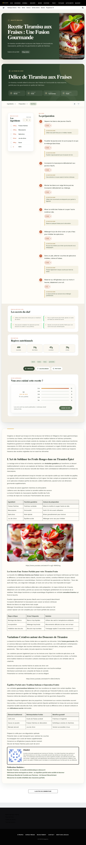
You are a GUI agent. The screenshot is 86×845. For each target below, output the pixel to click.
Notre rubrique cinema (12, 814)
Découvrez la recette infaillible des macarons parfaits (26, 778)
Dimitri (26, 750)
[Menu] (3, 7)
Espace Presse (30, 834)
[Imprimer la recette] (74, 104)
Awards (43, 7)
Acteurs (28, 7)
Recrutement (41, 834)
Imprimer (30, 368)
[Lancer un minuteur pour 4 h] (49, 286)
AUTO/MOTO (69, 3)
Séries (23, 7)
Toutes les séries (10, 819)
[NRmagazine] (5, 3)
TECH (54, 3)
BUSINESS (17, 3)
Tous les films (9, 817)
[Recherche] (82, 8)
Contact (51, 834)
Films (19, 7)
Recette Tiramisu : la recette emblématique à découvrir (26, 770)
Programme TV (50, 7)
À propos (20, 834)
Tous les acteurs (10, 822)
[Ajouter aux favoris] (78, 104)
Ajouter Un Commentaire (43, 791)
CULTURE (46, 3)
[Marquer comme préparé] (11, 126)
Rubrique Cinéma (12, 7)
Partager (58, 368)
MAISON (77, 3)
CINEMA (24, 3)
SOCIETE (32, 3)
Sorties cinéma (36, 7)
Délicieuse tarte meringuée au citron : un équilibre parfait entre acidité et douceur (35, 772)
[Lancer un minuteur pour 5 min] (50, 125)
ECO (11, 3)
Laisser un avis (65, 408)
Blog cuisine (25, 52)
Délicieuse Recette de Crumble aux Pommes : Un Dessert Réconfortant (31, 775)
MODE (40, 3)
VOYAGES (61, 3)
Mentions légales (62, 834)
